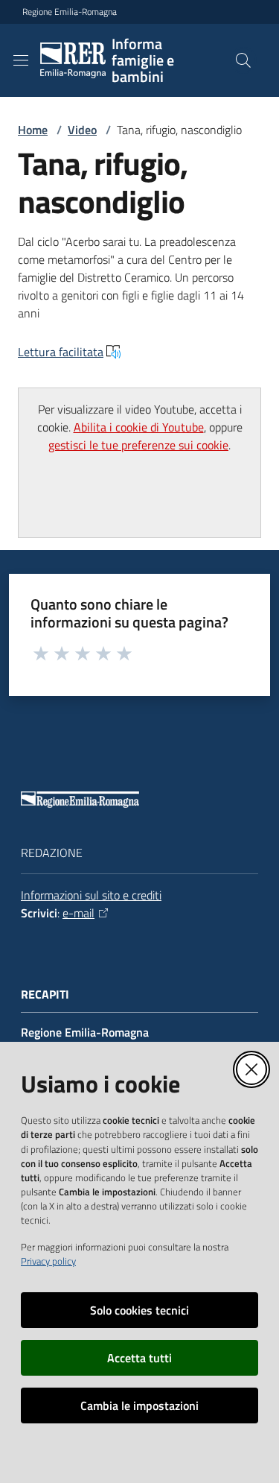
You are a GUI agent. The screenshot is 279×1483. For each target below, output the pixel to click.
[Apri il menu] (21, 60)
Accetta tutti (139, 1358)
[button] (243, 60)
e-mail (78, 913)
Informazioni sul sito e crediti (91, 895)
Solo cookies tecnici (139, 1310)
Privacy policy (48, 1260)
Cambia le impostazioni (139, 1405)
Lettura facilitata (60, 352)
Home (33, 130)
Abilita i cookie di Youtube (139, 427)
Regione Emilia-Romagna (69, 12)
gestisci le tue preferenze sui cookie (138, 445)
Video (82, 130)
